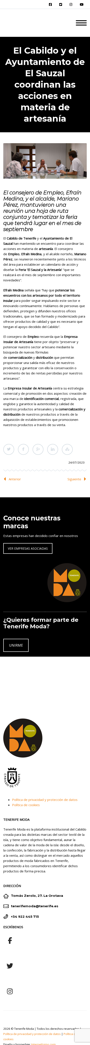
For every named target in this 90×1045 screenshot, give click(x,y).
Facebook (23, 449)
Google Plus (38, 449)
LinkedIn (52, 449)
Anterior (15, 479)
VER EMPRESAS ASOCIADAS (28, 548)
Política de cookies (26, 805)
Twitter (8, 449)
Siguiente (74, 479)
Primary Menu (81, 23)
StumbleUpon (67, 449)
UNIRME (16, 645)
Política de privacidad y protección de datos (45, 799)
